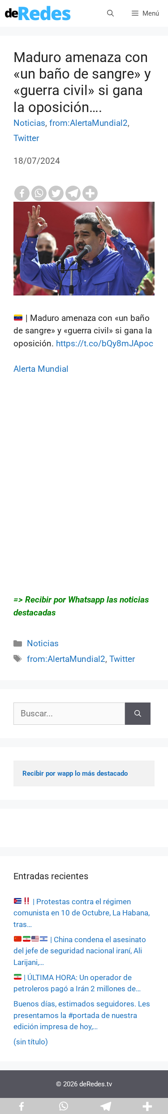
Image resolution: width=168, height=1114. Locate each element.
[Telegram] (73, 193)
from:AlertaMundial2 (88, 123)
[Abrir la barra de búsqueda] (110, 13)
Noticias (29, 123)
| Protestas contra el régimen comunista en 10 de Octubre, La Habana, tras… (81, 913)
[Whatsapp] (39, 193)
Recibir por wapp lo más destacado (75, 773)
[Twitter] (56, 193)
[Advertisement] (84, 497)
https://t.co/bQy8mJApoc (104, 343)
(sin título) (30, 1041)
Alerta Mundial (41, 369)
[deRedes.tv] (38, 13)
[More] (90, 193)
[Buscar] (138, 713)
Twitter (26, 138)
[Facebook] (22, 193)
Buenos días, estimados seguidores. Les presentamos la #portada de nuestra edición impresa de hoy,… (81, 1015)
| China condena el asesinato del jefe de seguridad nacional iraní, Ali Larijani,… (79, 951)
